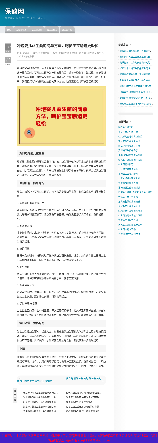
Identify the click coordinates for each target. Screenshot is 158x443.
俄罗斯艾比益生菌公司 (129, 206)
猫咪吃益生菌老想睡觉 (129, 187)
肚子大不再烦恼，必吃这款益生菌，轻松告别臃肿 (47, 402)
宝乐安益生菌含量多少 (129, 141)
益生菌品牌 (52, 30)
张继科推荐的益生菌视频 (130, 155)
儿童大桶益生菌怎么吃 (129, 178)
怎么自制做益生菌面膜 (129, 201)
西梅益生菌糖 (124, 192)
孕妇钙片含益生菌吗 (142, 192)
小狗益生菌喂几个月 (128, 173)
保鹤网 (15, 11)
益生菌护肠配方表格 (128, 220)
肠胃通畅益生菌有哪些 (90, 53)
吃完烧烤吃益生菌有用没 (130, 211)
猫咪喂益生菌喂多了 (128, 150)
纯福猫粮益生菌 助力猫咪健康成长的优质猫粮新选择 (91, 411)
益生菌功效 (37, 30)
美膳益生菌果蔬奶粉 (68, 53)
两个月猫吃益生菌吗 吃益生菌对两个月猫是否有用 (86, 378)
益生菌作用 (21, 30)
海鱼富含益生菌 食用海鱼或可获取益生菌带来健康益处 (92, 397)
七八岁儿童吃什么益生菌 (130, 136)
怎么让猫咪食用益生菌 (129, 146)
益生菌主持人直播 (127, 229)
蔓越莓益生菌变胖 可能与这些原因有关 (138, 103)
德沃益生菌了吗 (125, 127)
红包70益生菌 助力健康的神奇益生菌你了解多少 (89, 392)
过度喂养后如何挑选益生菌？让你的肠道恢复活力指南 (49, 397)
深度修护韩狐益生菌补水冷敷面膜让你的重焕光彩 (47, 406)
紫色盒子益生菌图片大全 (130, 160)
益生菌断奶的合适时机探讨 (79, 402)
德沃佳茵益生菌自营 (128, 132)
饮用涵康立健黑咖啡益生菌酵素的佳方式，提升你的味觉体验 (52, 411)
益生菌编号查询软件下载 (130, 215)
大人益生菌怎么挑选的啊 (130, 225)
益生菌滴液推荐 (125, 164)
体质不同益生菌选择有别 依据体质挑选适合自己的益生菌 (37, 381)
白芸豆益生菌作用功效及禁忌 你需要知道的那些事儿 (91, 406)
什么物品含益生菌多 (128, 169)
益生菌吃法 (67, 30)
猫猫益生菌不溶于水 (128, 197)
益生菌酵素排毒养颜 (128, 183)
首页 (9, 30)
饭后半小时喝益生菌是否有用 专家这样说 (43, 392)
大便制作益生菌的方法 (129, 234)
